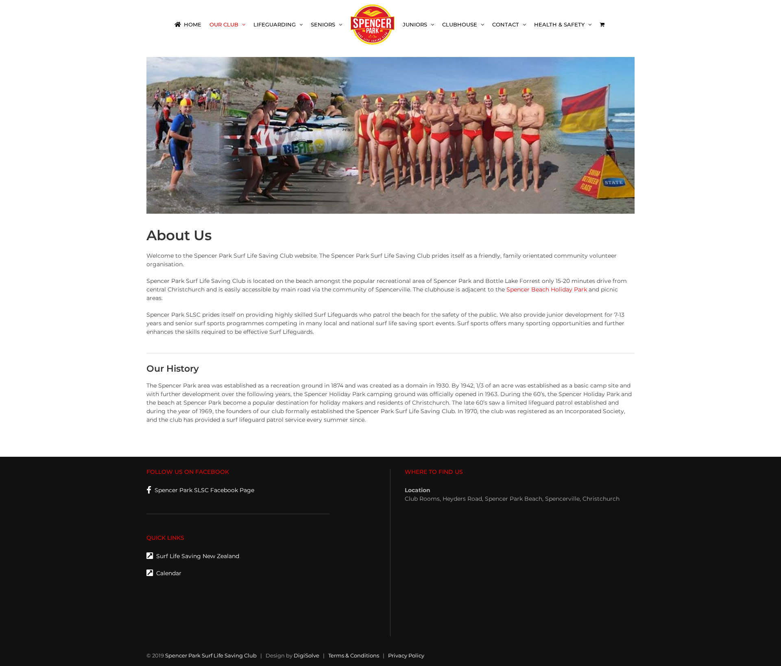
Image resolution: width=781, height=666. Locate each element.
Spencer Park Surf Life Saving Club (211, 655)
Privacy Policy (406, 655)
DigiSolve (306, 655)
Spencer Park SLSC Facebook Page (202, 490)
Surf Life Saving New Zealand (196, 556)
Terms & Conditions (353, 655)
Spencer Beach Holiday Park (546, 289)
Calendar (167, 573)
